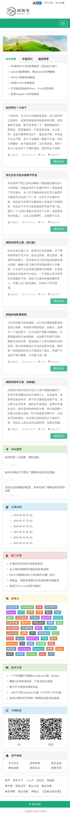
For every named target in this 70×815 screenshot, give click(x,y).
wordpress (24, 648)
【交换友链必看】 (51, 791)
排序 (10, 654)
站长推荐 (11, 59)
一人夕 (30, 780)
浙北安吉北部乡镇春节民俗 (21, 175)
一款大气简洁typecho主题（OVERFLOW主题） (37, 692)
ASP (57, 612)
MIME (20, 654)
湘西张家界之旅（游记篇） (21, 242)
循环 (10, 617)
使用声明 (35, 763)
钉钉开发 (12, 622)
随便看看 (43, 59)
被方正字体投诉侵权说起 (24, 687)
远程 (24, 633)
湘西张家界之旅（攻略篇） (21, 382)
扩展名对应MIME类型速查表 (26, 563)
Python (11, 612)
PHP (39, 607)
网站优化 (38, 622)
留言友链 (56, 763)
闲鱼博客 (10, 791)
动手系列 (51, 607)
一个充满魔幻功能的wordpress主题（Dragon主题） (37, 675)
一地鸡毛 (50, 628)
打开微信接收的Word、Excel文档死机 (32, 88)
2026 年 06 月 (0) (22, 526)
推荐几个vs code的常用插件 (25, 586)
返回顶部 (36, 804)
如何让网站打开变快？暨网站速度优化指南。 (31, 472)
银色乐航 (46, 786)
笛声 (7, 780)
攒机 (48, 612)
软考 (30, 612)
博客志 (35, 791)
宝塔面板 (21, 617)
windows (12, 643)
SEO (21, 612)
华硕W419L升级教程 (23, 83)
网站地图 (13, 768)
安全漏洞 (12, 628)
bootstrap (38, 648)
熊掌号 (25, 622)
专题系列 (27, 59)
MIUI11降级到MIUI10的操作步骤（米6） (33, 574)
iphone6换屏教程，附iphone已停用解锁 (33, 71)
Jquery (20, 638)
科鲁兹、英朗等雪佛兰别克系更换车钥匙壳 (34, 580)
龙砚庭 (51, 780)
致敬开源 (56, 768)
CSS (51, 654)
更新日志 (35, 768)
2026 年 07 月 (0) (22, 520)
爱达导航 (23, 791)
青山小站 (33, 786)
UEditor (31, 654)
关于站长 (13, 763)
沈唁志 (40, 780)
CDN (10, 638)
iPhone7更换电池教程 (23, 77)
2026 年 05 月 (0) (22, 532)
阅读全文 (59, 161)
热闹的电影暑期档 (16, 314)
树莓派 (11, 648)
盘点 (55, 633)
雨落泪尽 (20, 786)
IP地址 (34, 617)
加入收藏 (59, 2)
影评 (53, 638)
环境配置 (27, 628)
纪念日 (58, 617)
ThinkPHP (27, 607)
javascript (12, 633)
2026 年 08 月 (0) (22, 515)
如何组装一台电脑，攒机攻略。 (23, 457)
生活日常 (12, 607)
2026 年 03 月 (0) (22, 543)
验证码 (46, 617)
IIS (22, 643)
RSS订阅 (48, 2)
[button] (8, 40)
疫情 (49, 648)
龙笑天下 (18, 780)
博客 (50, 622)
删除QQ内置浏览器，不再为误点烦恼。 (32, 681)
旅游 (59, 622)
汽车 (39, 612)
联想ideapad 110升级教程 (25, 94)
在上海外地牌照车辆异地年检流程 (29, 569)
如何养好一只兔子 (16, 107)
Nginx (59, 648)
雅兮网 (9, 786)
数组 (38, 628)
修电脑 (41, 643)
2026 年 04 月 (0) (22, 537)
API (32, 633)
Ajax (42, 654)
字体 (44, 638)
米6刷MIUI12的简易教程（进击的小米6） (35, 66)
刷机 (30, 643)
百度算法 (44, 633)
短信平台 (32, 638)
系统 (51, 643)
